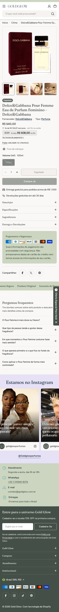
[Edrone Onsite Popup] (29, 306)
